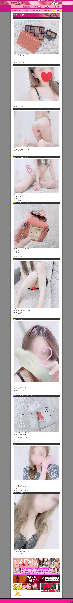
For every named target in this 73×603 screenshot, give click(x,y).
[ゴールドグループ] (17, 593)
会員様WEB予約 (36, 10)
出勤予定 (57, 7)
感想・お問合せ (47, 10)
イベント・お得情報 (36, 7)
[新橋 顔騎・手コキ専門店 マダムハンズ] (35, 586)
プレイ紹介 (26, 10)
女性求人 (57, 10)
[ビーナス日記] (36, 563)
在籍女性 (47, 7)
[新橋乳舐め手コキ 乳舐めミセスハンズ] (26, 586)
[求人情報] (36, 571)
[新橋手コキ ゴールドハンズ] (17, 586)
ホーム (15, 7)
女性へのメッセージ (15, 10)
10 (33, 557)
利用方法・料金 (26, 7)
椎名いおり (15, 108)
